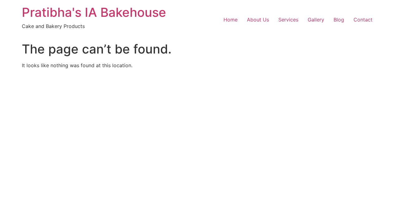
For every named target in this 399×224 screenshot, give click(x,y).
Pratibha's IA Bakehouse (94, 12)
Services (288, 19)
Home (231, 19)
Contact (363, 19)
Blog (339, 19)
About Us (258, 19)
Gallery (316, 19)
